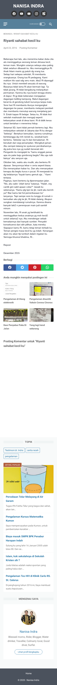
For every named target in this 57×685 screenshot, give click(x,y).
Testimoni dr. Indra (14, 450)
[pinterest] (34, 267)
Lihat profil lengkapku (28, 652)
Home (29, 673)
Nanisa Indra (28, 6)
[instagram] (36, 13)
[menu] (5, 24)
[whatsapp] (47, 267)
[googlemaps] (43, 13)
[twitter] (22, 267)
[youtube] (21, 13)
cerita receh (32, 450)
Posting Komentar (28, 48)
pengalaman (11, 456)
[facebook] (13, 13)
